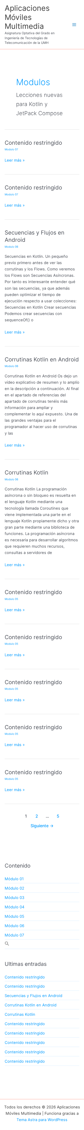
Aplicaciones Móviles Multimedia (27, 17)
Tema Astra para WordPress (42, 1119)
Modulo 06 (11, 246)
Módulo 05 (14, 916)
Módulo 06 (14, 925)
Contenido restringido (33, 142)
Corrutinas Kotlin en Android (42, 359)
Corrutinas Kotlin (26, 472)
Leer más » (15, 160)
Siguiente (42, 825)
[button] (7, 944)
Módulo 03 (14, 897)
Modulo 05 (11, 599)
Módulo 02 (14, 888)
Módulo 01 (14, 878)
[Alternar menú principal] (74, 24)
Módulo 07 (14, 935)
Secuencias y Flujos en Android (33, 995)
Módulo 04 (14, 907)
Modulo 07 (11, 149)
